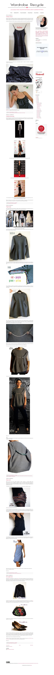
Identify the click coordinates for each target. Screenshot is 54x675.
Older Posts (31, 645)
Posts (37, 91)
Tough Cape (8, 206)
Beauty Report (30, 12)
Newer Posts (7, 645)
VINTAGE (37, 36)
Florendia (11, 202)
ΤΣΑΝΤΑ (37, 34)
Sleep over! (8, 480)
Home (11, 12)
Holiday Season (9, 16)
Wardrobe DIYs (16, 12)
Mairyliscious (7, 110)
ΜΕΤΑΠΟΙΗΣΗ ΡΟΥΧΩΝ (10, 203)
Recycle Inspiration (23, 12)
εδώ (8, 343)
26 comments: (15, 572)
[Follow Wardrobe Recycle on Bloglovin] (39, 88)
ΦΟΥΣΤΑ (20, 573)
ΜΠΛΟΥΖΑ (15, 573)
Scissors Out (46, 33)
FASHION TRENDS (40, 33)
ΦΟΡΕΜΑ (18, 573)
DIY (8, 573)
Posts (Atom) (10, 646)
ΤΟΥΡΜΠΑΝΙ (41, 36)
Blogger (31, 665)
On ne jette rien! (9, 576)
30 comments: (15, 202)
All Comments (38, 92)
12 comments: (15, 642)
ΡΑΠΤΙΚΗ (7, 476)
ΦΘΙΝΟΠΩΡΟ (14, 203)
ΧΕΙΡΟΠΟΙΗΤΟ (13, 476)
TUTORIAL (40, 31)
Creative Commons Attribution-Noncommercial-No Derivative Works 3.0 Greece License (28, 663)
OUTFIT (44, 33)
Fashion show (46, 34)
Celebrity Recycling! (10, 116)
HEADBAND (39, 34)
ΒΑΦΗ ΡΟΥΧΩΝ (43, 34)
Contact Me (42, 12)
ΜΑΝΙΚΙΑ (38, 36)
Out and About (36, 12)
